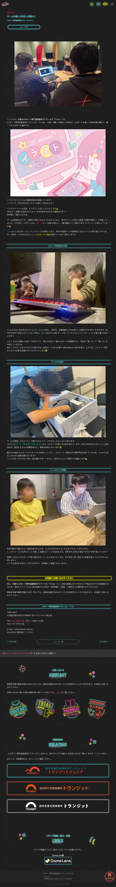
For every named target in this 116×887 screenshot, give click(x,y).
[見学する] (45, 708)
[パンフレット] (71, 708)
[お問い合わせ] (98, 4)
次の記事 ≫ (104, 642)
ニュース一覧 (58, 642)
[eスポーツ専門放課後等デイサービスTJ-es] (5, 4)
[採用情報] (105, 4)
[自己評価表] (97, 708)
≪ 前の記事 (12, 642)
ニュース (10, 653)
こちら (58, 692)
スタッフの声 (24, 27)
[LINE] (91, 4)
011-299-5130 (18, 621)
